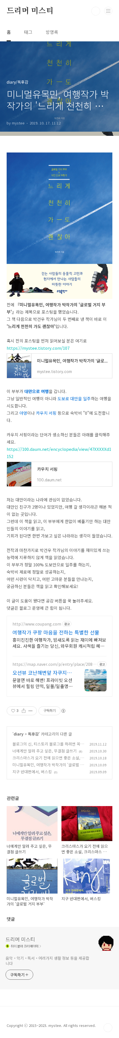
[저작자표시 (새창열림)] (63, 711)
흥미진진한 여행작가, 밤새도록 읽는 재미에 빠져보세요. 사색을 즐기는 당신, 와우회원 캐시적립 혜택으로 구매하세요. (59, 642)
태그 (28, 32)
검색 (96, 11)
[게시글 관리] (30, 711)
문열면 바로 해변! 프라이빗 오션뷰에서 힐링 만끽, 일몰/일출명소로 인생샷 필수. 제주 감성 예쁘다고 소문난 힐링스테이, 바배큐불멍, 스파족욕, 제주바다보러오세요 (42, 683)
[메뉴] (108, 11)
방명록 (52, 32)
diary (19, 734)
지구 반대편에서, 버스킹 (32, 771)
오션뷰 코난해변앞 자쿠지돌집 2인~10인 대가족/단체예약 (42, 672)
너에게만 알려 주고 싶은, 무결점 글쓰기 (44, 751)
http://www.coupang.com (36, 624)
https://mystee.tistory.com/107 (38, 348)
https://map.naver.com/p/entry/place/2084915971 (53, 664)
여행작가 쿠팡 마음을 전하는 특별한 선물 (55, 632)
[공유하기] (23, 711)
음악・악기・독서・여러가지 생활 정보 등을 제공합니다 (47, 960)
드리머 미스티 (30, 11)
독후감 (33, 734)
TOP (108, 1027)
